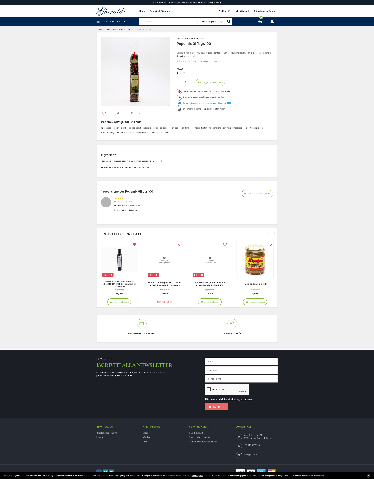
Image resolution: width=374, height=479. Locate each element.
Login (145, 433)
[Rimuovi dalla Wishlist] (134, 244)
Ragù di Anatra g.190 (255, 284)
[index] (111, 11)
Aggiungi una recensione (257, 194)
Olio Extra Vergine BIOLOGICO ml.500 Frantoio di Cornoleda (164, 284)
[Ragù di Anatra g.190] (255, 259)
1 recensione (193, 61)
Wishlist (222, 11)
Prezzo (180, 69)
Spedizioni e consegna (199, 437)
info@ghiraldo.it (251, 454)
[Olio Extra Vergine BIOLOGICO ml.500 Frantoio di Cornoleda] (164, 259)
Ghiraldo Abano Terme (264, 11)
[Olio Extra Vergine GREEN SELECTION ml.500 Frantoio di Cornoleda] (119, 259)
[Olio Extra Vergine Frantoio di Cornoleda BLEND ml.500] (209, 259)
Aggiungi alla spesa (213, 82)
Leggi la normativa (244, 399)
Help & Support (242, 11)
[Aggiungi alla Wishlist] (104, 113)
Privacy (99, 437)
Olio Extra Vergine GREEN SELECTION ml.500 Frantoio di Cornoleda (119, 284)
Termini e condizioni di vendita (203, 442)
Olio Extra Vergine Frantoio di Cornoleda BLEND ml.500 (210, 284)
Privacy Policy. (228, 399)
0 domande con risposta (210, 61)
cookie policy (197, 476)
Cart (145, 442)
